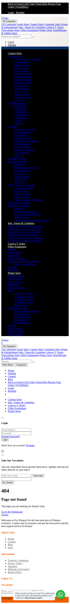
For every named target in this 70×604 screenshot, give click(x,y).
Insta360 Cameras (17, 158)
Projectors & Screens (25, 264)
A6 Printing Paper (23, 302)
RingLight (19, 173)
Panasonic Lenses (23, 76)
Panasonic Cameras (24, 150)
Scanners (12, 267)
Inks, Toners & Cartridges (32, 27)
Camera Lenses (16, 56)
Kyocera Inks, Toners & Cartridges (26, 237)
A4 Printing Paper (23, 296)
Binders (12, 249)
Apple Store (23, 24)
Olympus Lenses (23, 73)
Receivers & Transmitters (27, 214)
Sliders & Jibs (21, 217)
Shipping (12, 566)
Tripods (18, 120)
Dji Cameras (20, 135)
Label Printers (15, 252)
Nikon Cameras (22, 147)
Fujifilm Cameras (23, 138)
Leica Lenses (21, 68)
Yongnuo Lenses (23, 97)
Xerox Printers (15, 334)
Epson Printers (15, 281)
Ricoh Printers (15, 328)
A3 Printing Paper (23, 293)
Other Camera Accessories (21, 185)
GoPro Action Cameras (26, 141)
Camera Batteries (23, 194)
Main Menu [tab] (8, 365)
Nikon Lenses (21, 70)
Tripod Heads (21, 114)
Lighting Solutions (17, 161)
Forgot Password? (10, 436)
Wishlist (12, 373)
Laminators (13, 255)
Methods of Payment (18, 569)
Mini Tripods (21, 106)
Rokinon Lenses (22, 79)
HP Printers (14, 284)
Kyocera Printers (16, 287)
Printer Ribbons (22, 322)
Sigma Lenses (21, 85)
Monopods (19, 109)
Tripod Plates (21, 117)
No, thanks (8, 482)
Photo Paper (20, 305)
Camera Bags (21, 191)
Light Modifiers (22, 170)
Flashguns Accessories (25, 167)
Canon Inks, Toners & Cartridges (25, 229)
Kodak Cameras (22, 144)
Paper (11, 290)
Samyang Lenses (23, 82)
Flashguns (19, 164)
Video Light (20, 179)
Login (11, 12)
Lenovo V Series (54, 27)
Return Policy (15, 572)
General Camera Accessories (29, 199)
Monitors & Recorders (25, 211)
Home (11, 370)
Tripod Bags (20, 112)
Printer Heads (21, 320)
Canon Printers (15, 279)
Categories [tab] (21, 365)
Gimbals (18, 208)
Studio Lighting (22, 176)
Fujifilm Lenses (22, 65)
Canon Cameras (22, 132)
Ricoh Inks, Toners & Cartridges (24, 240)
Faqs (10, 547)
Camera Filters (21, 196)
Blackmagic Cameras (25, 129)
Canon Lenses (21, 62)
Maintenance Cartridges (26, 311)
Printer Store (45, 30)
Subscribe (38, 475)
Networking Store (10, 30)
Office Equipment (29, 30)
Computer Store (52, 24)
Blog (10, 379)
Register (20, 12)
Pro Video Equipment (19, 205)
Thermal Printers (16, 331)
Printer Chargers (22, 317)
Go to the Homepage (12, 511)
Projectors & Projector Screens (23, 261)
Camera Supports (17, 103)
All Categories (9, 21)
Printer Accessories (17, 308)
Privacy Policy (15, 563)
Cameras (12, 126)
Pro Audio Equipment (19, 202)
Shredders (13, 270)
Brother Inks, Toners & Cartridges (25, 226)
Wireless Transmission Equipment (31, 220)
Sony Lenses (21, 91)
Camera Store (37, 24)
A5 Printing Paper (23, 299)
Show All (19, 100)
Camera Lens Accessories (27, 59)
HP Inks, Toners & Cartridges (23, 235)
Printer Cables (21, 314)
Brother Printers (16, 276)
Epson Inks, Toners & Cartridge (24, 232)
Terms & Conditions (18, 560)
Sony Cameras (21, 153)
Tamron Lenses (22, 94)
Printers (12, 325)
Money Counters (16, 258)
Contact (12, 376)
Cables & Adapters (24, 188)
